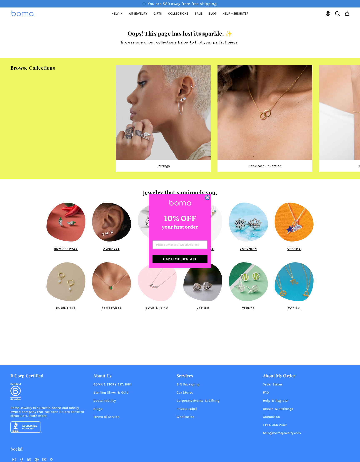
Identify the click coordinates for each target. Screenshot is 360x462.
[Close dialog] (207, 198)
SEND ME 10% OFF (180, 259)
